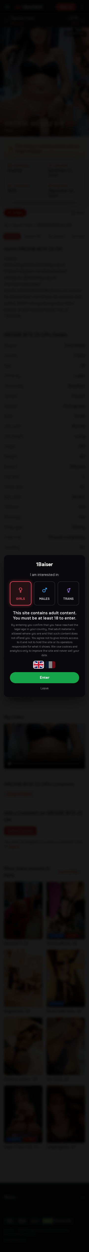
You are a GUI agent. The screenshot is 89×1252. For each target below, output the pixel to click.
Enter (44, 677)
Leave (44, 688)
